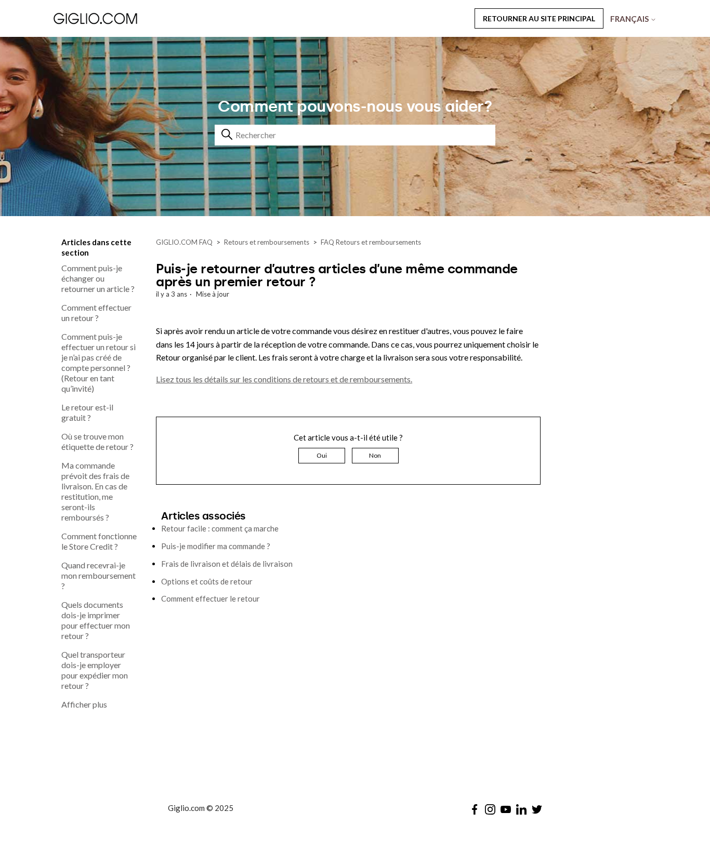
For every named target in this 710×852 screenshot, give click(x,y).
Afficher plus (84, 704)
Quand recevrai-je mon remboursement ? (98, 575)
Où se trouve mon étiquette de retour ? (97, 441)
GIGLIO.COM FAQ (184, 242)
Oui (322, 455)
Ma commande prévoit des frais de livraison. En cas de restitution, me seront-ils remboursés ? (95, 491)
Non (375, 455)
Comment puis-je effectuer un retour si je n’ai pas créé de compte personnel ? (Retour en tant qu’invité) (98, 362)
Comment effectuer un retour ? (96, 312)
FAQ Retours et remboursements (371, 242)
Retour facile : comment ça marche (220, 528)
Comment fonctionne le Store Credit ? (99, 541)
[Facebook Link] (474, 809)
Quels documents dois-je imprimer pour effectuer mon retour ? (95, 620)
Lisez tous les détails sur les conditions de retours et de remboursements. (284, 379)
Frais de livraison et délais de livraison (227, 563)
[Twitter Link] (537, 809)
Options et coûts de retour (207, 581)
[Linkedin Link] (521, 809)
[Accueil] (123, 18)
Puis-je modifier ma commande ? (215, 546)
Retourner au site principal (539, 18)
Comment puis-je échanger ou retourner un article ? (98, 278)
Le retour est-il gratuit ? (87, 412)
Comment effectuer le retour (210, 598)
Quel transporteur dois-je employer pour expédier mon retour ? (94, 669)
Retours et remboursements (266, 242)
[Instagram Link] (490, 809)
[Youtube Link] (506, 809)
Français (630, 18)
